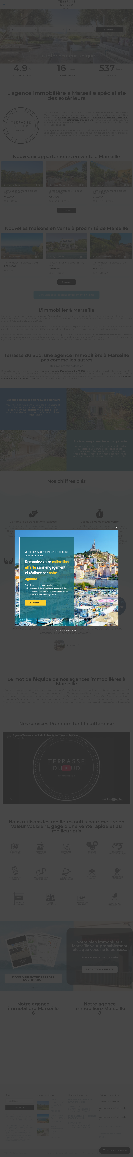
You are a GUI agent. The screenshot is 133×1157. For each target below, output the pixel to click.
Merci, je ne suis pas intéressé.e (66, 630)
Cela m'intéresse (35, 603)
